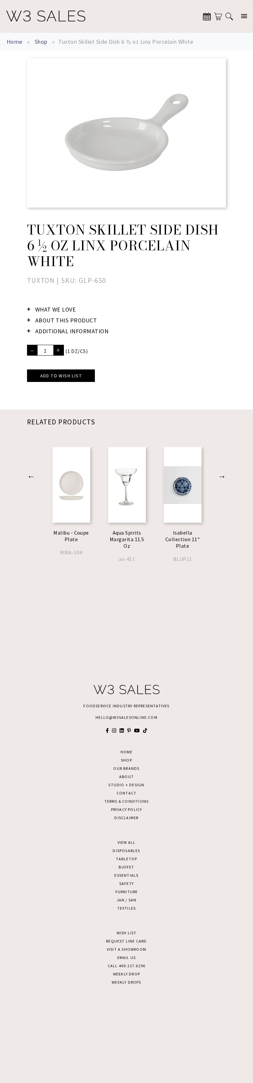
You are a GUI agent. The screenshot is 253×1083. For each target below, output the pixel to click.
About (126, 776)
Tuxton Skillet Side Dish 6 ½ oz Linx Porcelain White (125, 41)
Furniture (126, 891)
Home (14, 41)
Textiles (126, 908)
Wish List (127, 932)
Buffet (126, 867)
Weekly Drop (126, 973)
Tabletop (126, 858)
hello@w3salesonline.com (126, 717)
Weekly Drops (126, 982)
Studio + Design (126, 784)
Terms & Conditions (126, 801)
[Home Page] (45, 16)
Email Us (126, 957)
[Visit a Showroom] (206, 16)
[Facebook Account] (107, 730)
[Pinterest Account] (129, 730)
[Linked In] (122, 730)
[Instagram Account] (114, 730)
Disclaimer (126, 817)
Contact (126, 793)
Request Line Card (126, 941)
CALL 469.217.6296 (126, 965)
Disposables (126, 850)
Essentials (126, 875)
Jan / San (127, 899)
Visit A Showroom (126, 949)
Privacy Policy (126, 809)
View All (127, 842)
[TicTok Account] (145, 730)
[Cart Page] (218, 16)
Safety (126, 883)
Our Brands (126, 768)
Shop (41, 41)
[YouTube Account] (137, 730)
